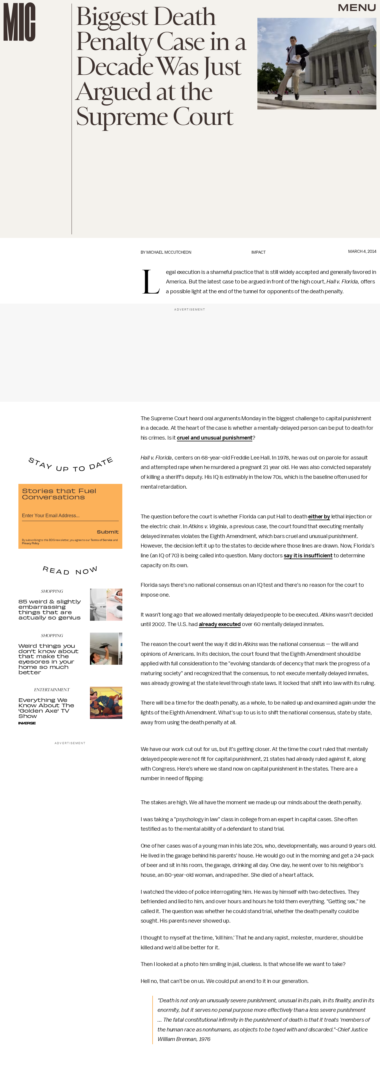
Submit (108, 531)
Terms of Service (102, 540)
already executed (220, 624)
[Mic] (19, 21)
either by (319, 517)
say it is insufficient (308, 556)
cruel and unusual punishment (215, 438)
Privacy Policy (30, 543)
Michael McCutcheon (168, 252)
